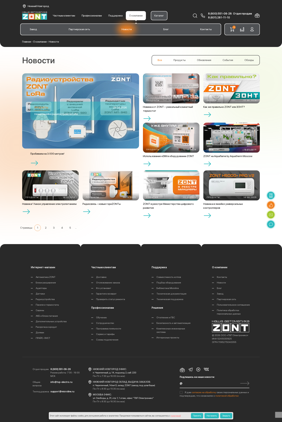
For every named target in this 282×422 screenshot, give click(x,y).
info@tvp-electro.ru (61, 382)
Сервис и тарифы (105, 334)
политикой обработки (227, 395)
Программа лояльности (108, 328)
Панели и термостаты (47, 304)
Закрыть (226, 415)
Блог (166, 29)
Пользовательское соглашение (233, 304)
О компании (136, 15)
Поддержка (115, 15)
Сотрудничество (105, 323)
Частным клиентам (64, 15)
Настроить (212, 415)
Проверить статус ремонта (110, 299)
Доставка (101, 277)
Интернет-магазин (43, 267)
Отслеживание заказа (108, 282)
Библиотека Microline (168, 288)
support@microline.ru (62, 391)
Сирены (40, 310)
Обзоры (249, 60)
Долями (40, 332)
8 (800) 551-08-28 (220, 13)
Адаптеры (41, 288)
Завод (33, 29)
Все (160, 60)
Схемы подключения (107, 339)
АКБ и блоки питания (47, 316)
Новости (127, 29)
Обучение (101, 317)
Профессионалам (92, 15)
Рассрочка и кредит (46, 327)
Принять (197, 415)
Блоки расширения (46, 282)
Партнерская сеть (79, 29)
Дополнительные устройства (51, 321)
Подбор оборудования (169, 282)
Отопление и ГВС (166, 317)
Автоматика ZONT (45, 277)
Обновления (204, 60)
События (228, 60)
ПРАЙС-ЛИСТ (43, 338)
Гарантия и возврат (106, 293)
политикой (176, 415)
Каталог (159, 15)
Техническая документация (171, 293)
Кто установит (103, 288)
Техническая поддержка (170, 299)
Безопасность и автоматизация (173, 323)
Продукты (179, 60)
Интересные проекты (168, 337)
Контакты (206, 29)
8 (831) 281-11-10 (219, 17)
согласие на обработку (204, 392)
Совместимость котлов (169, 277)
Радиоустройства (45, 299)
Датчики (40, 293)
